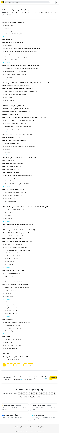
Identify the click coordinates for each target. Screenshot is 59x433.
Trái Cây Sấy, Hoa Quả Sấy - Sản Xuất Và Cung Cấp (18, 250)
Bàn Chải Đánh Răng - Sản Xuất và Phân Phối (17, 135)
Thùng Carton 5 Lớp (11, 310)
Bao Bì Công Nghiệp (10, 290)
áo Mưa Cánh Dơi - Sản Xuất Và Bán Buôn (16, 94)
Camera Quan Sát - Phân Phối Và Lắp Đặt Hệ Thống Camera (20, 51)
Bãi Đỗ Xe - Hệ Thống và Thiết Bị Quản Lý (16, 109)
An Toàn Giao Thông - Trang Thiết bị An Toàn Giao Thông (21, 65)
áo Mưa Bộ (8, 97)
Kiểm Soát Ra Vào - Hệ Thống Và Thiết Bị (16, 57)
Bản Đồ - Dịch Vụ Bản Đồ (11, 137)
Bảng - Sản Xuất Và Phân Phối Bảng (14, 209)
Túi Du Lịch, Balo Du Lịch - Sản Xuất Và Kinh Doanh (18, 126)
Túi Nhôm (8, 293)
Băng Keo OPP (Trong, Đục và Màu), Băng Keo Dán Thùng (20, 175)
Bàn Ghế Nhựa (8, 160)
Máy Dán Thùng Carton (11, 258)
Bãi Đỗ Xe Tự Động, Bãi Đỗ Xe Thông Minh (16, 111)
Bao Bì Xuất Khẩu (10, 296)
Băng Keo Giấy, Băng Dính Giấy (13, 178)
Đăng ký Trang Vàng (22, 427)
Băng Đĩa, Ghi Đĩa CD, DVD (12, 166)
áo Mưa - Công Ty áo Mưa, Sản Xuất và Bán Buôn (18, 88)
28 (25, 365)
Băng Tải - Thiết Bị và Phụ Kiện (13, 195)
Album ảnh (7, 39)
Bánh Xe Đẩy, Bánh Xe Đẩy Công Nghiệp (16, 233)
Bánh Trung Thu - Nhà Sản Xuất (13, 244)
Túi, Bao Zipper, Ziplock (11, 348)
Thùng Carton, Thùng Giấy (12, 305)
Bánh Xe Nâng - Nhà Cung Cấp (13, 238)
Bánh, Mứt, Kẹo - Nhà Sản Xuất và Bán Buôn (17, 241)
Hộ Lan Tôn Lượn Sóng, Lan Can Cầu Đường (16, 71)
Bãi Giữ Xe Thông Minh (11, 114)
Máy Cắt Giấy (9, 264)
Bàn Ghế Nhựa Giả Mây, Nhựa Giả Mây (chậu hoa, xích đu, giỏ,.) (21, 146)
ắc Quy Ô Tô (9, 25)
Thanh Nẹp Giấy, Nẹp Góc (12, 273)
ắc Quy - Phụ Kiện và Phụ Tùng (13, 34)
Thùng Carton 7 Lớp (11, 313)
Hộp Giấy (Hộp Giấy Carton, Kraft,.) (14, 328)
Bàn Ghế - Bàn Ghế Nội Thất (13, 143)
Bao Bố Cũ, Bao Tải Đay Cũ (12, 359)
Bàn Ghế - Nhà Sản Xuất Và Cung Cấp (15, 140)
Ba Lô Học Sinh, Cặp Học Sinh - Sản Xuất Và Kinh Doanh (19, 120)
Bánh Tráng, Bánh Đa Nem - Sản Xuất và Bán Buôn (19, 230)
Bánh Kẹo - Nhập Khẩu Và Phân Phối (15, 227)
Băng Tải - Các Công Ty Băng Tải (13, 189)
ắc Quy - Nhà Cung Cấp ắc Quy (13, 22)
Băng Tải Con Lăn (10, 201)
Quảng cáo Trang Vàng (38, 427)
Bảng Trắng (8, 218)
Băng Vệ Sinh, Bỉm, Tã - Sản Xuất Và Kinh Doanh (18, 224)
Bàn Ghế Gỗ (8, 149)
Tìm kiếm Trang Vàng (12, 2)
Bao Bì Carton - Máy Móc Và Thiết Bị (14, 256)
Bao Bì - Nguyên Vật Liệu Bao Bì (13, 270)
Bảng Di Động (9, 212)
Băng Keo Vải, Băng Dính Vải (13, 181)
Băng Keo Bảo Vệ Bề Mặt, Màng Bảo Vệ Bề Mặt (17, 183)
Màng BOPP (8, 279)
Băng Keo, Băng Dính (11, 172)
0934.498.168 (42, 378)
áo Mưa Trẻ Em (9, 100)
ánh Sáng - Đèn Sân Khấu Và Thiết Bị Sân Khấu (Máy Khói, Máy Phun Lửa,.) (26, 83)
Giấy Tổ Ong (9, 276)
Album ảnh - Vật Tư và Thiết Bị (13, 42)
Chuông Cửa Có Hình (11, 59)
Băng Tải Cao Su (10, 198)
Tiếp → (30, 365)
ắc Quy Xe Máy (9, 31)
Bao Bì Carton (8, 302)
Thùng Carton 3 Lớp (11, 307)
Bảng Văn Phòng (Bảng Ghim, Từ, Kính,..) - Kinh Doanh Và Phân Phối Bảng (25, 207)
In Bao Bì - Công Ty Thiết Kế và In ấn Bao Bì (17, 287)
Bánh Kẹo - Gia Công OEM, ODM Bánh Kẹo (16, 247)
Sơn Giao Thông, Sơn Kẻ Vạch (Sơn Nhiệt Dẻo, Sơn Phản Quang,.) (21, 68)
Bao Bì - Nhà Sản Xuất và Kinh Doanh (15, 284)
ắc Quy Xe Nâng (9, 28)
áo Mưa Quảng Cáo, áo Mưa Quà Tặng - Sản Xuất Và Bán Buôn (21, 91)
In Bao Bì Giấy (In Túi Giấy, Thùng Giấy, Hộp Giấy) (18, 322)
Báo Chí (7, 354)
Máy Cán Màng (9, 261)
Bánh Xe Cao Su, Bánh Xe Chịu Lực (14, 235)
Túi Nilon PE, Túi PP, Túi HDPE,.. (13, 339)
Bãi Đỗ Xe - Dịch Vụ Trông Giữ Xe (13, 106)
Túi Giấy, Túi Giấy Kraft (11, 331)
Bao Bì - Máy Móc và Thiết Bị (12, 253)
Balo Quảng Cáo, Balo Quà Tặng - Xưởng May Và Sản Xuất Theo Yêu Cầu (23, 129)
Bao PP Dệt (8, 342)
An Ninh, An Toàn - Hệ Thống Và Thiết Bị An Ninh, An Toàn (21, 48)
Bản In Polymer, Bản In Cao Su (13, 163)
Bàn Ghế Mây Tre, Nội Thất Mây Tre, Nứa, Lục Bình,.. (19, 158)
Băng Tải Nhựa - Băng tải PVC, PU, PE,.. (15, 192)
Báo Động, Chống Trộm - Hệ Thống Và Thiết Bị (17, 54)
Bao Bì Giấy (8, 319)
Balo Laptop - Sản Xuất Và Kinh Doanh (15, 123)
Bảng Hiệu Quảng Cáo (11, 169)
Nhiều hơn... (8, 36)
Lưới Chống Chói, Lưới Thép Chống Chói (15, 74)
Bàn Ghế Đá (8, 152)
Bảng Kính (8, 215)
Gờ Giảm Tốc (9, 77)
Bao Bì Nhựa (8, 336)
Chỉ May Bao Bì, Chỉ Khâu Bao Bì (13, 282)
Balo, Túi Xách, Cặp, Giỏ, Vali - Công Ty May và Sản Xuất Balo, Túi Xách (24, 117)
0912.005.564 (17, 379)
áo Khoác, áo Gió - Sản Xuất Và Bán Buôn (16, 86)
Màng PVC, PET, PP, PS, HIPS (13, 345)
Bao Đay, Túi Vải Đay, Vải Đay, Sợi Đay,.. (15, 357)
